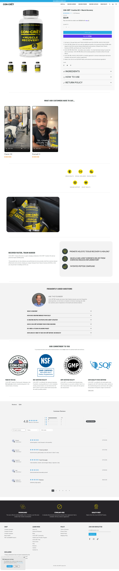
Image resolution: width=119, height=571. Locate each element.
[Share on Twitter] (67, 65)
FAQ (34, 543)
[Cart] (116, 4)
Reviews (35, 545)
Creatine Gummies (8, 529)
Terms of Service (65, 529)
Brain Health (7, 535)
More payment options (87, 39)
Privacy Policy (64, 531)
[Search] (109, 4)
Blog (34, 533)
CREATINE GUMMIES (71, 4)
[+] (68, 27)
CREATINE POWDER (82, 4)
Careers (34, 547)
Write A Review (90, 421)
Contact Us (35, 550)
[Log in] (112, 4)
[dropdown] (32, 430)
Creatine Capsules (8, 533)
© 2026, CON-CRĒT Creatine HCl (59, 565)
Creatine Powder (8, 531)
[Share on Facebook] (63, 65)
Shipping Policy (64, 535)
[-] (63, 27)
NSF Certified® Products (10, 537)
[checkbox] (46, 430)
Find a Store (35, 541)
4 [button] (62, 490)
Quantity (65, 24)
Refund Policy (64, 533)
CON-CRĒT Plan (36, 539)
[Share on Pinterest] (70, 65)
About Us (35, 529)
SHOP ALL (63, 4)
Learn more (91, 390)
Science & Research (37, 531)
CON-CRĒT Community (38, 535)
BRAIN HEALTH (104, 4)
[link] (54, 425)
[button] (87, 71)
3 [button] (59, 490)
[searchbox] (19, 430)
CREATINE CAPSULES (93, 4)
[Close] (24, 557)
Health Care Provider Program (40, 537)
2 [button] (56, 490)
